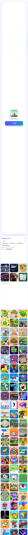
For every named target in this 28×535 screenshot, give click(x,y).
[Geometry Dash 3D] (23, 377)
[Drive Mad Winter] (14, 377)
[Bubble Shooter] (14, 368)
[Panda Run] (23, 423)
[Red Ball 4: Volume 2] (14, 441)
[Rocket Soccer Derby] (23, 524)
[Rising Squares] (5, 515)
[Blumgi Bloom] (23, 441)
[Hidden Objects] (14, 359)
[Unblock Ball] (5, 487)
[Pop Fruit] (5, 268)
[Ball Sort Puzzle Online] (14, 268)
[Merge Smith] (5, 350)
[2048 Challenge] (14, 350)
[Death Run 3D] (5, 441)
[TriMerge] (14, 405)
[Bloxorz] (23, 487)
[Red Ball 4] (5, 414)
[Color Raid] (23, 496)
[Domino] (23, 277)
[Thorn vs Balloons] (5, 405)
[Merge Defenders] (14, 341)
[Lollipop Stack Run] (23, 505)
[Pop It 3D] (14, 414)
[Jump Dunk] (23, 469)
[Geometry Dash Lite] (23, 368)
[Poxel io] (23, 323)
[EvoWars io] (5, 469)
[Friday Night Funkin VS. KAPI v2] (5, 277)
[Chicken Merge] (23, 341)
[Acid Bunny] (5, 387)
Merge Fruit (5, 243)
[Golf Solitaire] (14, 478)
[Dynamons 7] (23, 414)
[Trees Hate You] (14, 323)
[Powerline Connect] (5, 396)
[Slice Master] (14, 469)
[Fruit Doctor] (5, 505)
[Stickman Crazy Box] (14, 515)
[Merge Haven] (23, 332)
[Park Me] (23, 451)
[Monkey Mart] (5, 377)
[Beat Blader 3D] (23, 396)
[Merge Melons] (14, 313)
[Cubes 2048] (23, 405)
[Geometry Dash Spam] (23, 432)
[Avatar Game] (14, 423)
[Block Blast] (5, 368)
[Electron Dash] (14, 387)
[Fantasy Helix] (14, 460)
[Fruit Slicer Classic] (5, 496)
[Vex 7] (5, 432)
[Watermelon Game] (23, 313)
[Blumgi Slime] (14, 432)
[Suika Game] (5, 323)
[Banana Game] (5, 451)
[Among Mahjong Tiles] (5, 423)
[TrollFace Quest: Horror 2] (14, 505)
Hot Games (12, 243)
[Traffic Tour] (14, 277)
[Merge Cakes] (14, 332)
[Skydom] (14, 496)
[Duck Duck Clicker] (5, 524)
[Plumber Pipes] (23, 478)
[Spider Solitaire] (23, 387)
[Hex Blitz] (14, 451)
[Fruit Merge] (5, 313)
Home (3, 249)
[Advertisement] (14, 296)
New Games (20, 243)
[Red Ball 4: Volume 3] (14, 396)
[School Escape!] (5, 460)
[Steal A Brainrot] (5, 341)
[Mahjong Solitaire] (5, 478)
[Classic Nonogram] (5, 359)
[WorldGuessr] (23, 350)
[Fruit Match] (23, 268)
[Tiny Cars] (23, 460)
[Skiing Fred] (14, 524)
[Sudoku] (23, 359)
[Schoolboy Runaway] (5, 332)
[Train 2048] (14, 487)
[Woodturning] (23, 515)
